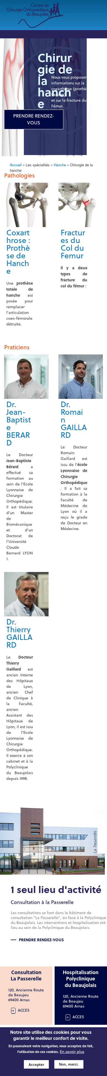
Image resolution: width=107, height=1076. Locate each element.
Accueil (16, 164)
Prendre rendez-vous (41, 939)
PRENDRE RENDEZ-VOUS (33, 119)
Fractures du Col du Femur (73, 244)
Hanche (60, 164)
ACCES (24, 1010)
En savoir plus (72, 1051)
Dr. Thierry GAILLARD (19, 633)
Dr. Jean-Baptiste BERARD (18, 423)
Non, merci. (69, 1064)
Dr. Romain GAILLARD (74, 419)
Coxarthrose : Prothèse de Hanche (18, 252)
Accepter (36, 1064)
